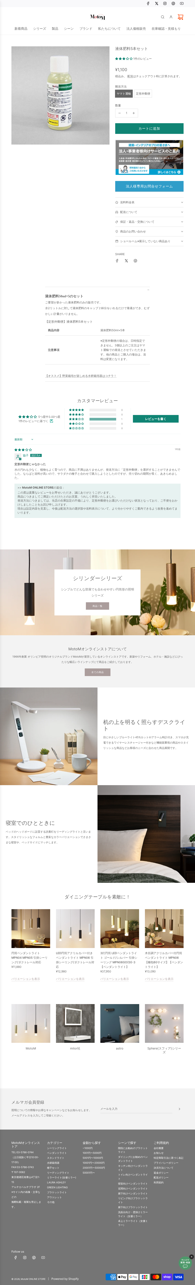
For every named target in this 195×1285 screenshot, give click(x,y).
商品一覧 (97, 606)
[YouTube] (181, 3)
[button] (124, 58)
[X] (156, 3)
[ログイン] (171, 17)
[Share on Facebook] (117, 261)
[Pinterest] (173, 3)
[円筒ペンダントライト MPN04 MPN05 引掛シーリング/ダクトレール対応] (30, 928)
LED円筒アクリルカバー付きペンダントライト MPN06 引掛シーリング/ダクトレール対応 (75, 960)
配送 (130, 76)
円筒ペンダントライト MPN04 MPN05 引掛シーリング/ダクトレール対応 (29, 957)
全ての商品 (97, 672)
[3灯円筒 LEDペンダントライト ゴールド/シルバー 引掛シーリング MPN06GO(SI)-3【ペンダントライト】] (119, 928)
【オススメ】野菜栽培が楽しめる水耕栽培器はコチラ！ (81, 376)
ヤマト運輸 (124, 93)
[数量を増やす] (133, 113)
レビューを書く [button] (155, 419)
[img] (23, 450)
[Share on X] (126, 261)
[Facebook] (148, 3)
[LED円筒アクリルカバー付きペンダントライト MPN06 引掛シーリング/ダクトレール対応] (75, 928)
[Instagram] (165, 3)
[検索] (162, 17)
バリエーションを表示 (25, 979)
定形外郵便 (143, 93)
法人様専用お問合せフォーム (149, 186)
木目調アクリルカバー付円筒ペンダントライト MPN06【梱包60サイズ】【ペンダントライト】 (164, 960)
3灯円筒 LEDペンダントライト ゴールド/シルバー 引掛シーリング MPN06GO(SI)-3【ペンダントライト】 (118, 960)
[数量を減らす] (119, 113)
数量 (118, 105)
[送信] (179, 1109)
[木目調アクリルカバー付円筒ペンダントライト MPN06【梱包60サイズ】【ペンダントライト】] (164, 928)
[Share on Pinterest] (135, 261)
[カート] (180, 17)
